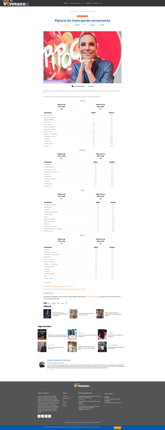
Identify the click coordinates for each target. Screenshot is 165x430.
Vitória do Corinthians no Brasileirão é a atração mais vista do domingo (65, 289)
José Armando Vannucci (79, 86)
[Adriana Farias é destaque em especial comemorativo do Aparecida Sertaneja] (42, 334)
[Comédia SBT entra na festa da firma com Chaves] (73, 313)
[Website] (49, 369)
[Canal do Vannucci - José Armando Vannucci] (16, 3)
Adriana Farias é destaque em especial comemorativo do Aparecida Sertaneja (57, 335)
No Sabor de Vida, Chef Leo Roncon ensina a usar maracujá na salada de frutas (87, 348)
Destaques (81, 332)
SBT (66, 303)
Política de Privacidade (95, 427)
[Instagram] (47, 369)
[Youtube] (52, 369)
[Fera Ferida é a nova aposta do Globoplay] (102, 334)
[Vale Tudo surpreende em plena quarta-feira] (42, 346)
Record (62, 303)
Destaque (53, 303)
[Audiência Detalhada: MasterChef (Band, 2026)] (102, 346)
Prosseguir (117, 427)
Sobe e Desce (51, 345)
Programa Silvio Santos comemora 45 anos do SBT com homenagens (60, 314)
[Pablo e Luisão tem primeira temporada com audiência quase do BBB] (100, 313)
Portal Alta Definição (92, 297)
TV (49, 332)
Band (49, 303)
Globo (58, 303)
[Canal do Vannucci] (82, 385)
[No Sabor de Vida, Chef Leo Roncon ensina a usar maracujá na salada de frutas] (72, 346)
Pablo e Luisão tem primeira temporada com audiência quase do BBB (113, 314)
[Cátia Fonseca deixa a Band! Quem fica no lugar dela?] (72, 334)
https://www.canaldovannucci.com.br (55, 362)
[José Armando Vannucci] (73, 86)
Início (71, 11)
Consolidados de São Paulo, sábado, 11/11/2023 (59, 286)
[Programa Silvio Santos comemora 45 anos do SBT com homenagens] (47, 313)
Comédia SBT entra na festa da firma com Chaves (86, 314)
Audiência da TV (76, 11)
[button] (100, 3)
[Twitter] (46, 416)
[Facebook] (49, 416)
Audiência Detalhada (113, 345)
